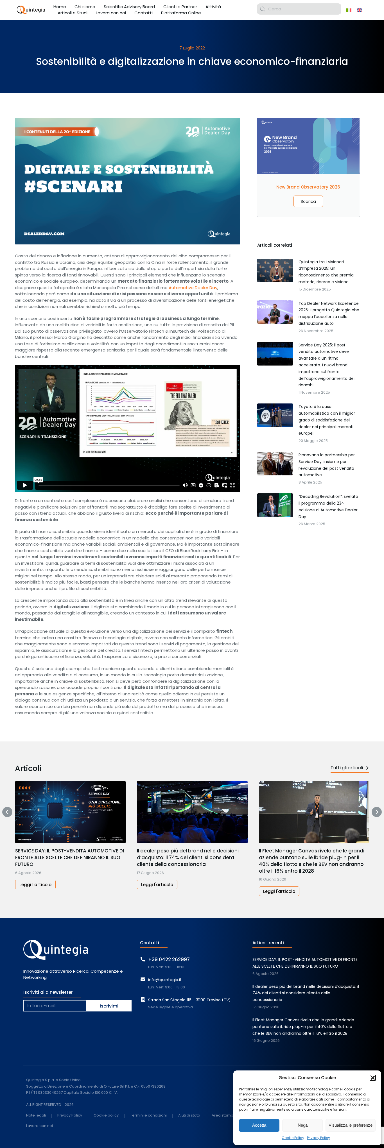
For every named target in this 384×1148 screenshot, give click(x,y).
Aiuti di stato (189, 1115)
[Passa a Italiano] (349, 9)
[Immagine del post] (70, 812)
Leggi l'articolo (35, 885)
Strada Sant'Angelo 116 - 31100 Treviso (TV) (189, 1000)
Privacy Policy (318, 1137)
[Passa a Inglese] (359, 9)
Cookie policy (106, 1115)
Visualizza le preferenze (350, 1125)
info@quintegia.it (165, 980)
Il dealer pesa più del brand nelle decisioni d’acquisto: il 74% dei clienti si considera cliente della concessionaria (188, 858)
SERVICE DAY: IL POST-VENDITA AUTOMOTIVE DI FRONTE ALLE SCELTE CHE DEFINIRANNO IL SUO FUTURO (69, 858)
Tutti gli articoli (347, 767)
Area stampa (224, 1115)
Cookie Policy (293, 1137)
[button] (373, 1078)
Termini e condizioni (148, 1115)
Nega (303, 1125)
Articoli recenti (268, 943)
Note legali (36, 1115)
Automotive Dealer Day (193, 288)
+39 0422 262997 (169, 959)
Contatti (149, 943)
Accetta (259, 1125)
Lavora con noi (39, 1126)
